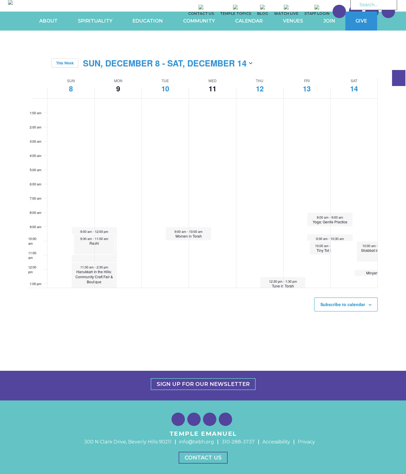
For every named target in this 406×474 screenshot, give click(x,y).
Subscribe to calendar (342, 304)
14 (354, 88)
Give (361, 21)
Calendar (249, 21)
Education (148, 21)
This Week (65, 63)
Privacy (306, 442)
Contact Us (203, 457)
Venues (293, 21)
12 (260, 88)
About (48, 21)
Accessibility (276, 442)
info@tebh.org (196, 442)
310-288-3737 (238, 442)
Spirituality (95, 21)
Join (329, 21)
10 (165, 88)
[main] (203, 184)
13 (307, 88)
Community (199, 21)
